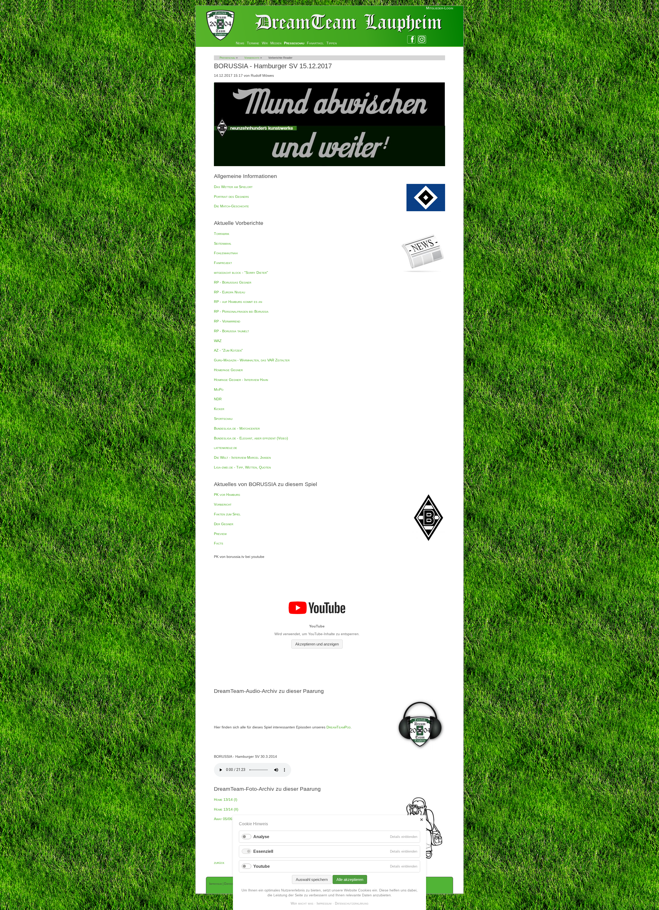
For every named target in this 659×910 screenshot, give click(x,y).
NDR (218, 399)
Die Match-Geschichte (231, 206)
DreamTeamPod (338, 727)
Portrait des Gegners (231, 196)
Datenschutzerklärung (351, 903)
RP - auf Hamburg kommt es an (238, 302)
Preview (220, 534)
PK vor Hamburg (227, 494)
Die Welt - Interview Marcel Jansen (242, 457)
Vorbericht (222, 504)
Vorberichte (251, 57)
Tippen (331, 43)
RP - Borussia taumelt (231, 331)
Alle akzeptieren (349, 879)
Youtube (261, 866)
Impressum (215, 884)
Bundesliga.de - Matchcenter (237, 428)
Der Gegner (223, 524)
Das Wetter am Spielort (233, 187)
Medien (275, 43)
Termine (253, 43)
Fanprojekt (223, 263)
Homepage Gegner (228, 370)
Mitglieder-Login (439, 8)
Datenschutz (232, 884)
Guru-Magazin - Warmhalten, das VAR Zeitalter (252, 360)
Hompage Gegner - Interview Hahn (241, 380)
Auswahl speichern (312, 879)
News (240, 43)
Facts (218, 543)
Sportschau (223, 418)
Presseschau (294, 43)
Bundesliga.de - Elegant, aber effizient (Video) (251, 438)
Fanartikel (315, 43)
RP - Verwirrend (227, 321)
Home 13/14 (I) (225, 799)
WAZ (218, 341)
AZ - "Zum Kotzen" (228, 350)
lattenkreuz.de (225, 448)
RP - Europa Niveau (229, 292)
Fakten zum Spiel (227, 514)
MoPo (218, 389)
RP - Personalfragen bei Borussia (241, 311)
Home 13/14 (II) (226, 809)
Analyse (261, 837)
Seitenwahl (222, 243)
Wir (265, 43)
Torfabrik (221, 234)
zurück (219, 863)
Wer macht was (302, 903)
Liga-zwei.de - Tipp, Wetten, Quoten (242, 467)
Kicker (219, 409)
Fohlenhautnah (226, 253)
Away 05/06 (223, 819)
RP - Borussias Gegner (232, 282)
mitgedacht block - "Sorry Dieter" (241, 272)
